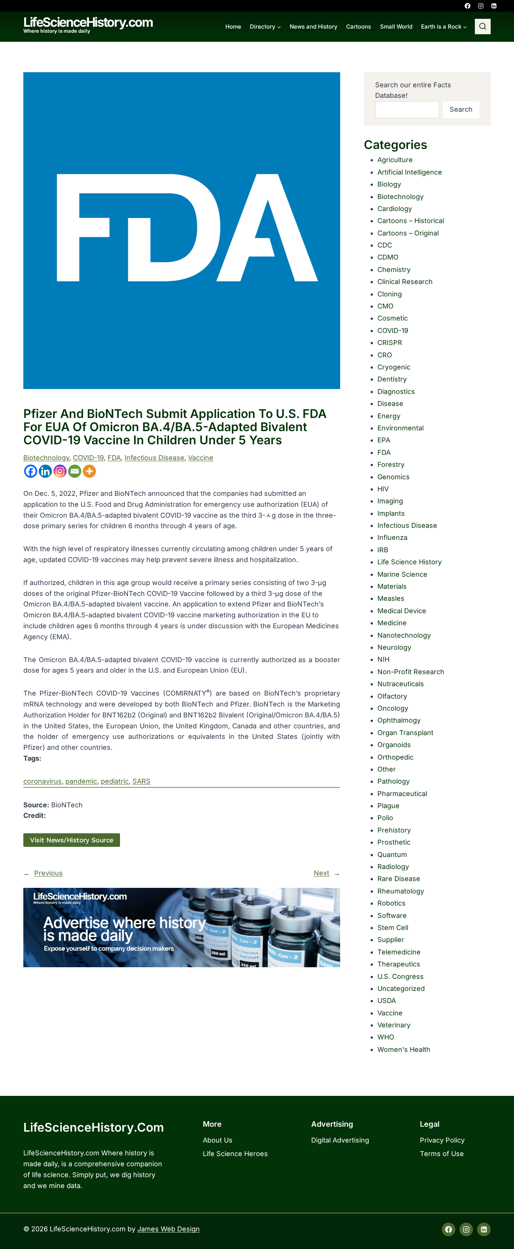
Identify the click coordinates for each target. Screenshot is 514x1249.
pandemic (81, 781)
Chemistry (394, 270)
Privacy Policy (442, 1140)
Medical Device (401, 611)
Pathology (393, 781)
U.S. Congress (400, 976)
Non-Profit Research (410, 672)
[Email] (74, 471)
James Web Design (168, 1229)
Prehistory (394, 830)
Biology (389, 184)
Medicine (392, 623)
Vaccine (200, 458)
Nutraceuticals (400, 684)
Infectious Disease (154, 458)
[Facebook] (467, 6)
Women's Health (403, 1049)
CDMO (387, 257)
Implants (391, 513)
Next (321, 873)
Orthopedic (395, 757)
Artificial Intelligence (409, 172)
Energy (388, 416)
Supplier (390, 940)
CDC (384, 245)
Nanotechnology (404, 635)
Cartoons (358, 26)
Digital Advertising (340, 1140)
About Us (218, 1140)
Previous (48, 873)
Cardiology (394, 209)
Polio (385, 818)
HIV (383, 489)
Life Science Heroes (235, 1154)
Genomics (393, 477)
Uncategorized (401, 988)
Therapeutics (398, 964)
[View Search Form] (483, 27)
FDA (114, 458)
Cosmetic (392, 318)
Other (386, 769)
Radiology (393, 867)
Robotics (391, 903)
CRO (384, 355)
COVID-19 (88, 458)
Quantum (392, 854)
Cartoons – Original (408, 233)
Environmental (400, 428)
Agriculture (395, 160)
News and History (314, 26)
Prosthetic (394, 842)
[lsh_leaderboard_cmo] (181, 927)
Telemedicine (399, 952)
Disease (390, 403)
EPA (383, 440)
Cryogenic (394, 367)
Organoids (394, 745)
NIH (383, 659)
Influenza (392, 537)
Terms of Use (442, 1154)
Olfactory (392, 696)
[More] (89, 471)
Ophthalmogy (399, 720)
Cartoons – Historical (410, 221)
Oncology (392, 708)
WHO (385, 1037)
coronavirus (42, 781)
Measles (391, 598)
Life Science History (409, 562)
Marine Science (402, 574)
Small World (396, 26)
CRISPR (389, 342)
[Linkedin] (494, 6)
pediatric (115, 781)
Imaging (390, 501)
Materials (392, 586)
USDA (386, 1000)
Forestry (391, 464)
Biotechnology (46, 458)
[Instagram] (481, 6)
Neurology (394, 647)
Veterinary (394, 1025)
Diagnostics (396, 391)
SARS (141, 781)
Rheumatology (400, 891)
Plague (388, 806)
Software (392, 915)
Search (461, 109)
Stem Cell (392, 927)
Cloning (389, 294)
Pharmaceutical (402, 794)
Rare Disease (398, 879)
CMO (385, 306)
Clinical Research (405, 282)
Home (233, 26)
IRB (382, 550)
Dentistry (392, 379)
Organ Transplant (405, 733)
